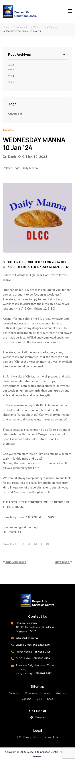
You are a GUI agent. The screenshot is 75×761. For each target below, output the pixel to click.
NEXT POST (62, 562)
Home (6, 27)
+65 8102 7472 (43, 673)
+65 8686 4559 (41, 658)
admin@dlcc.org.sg (27, 638)
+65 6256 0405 (42, 652)
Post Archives (19, 55)
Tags (12, 104)
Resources (19, 27)
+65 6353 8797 (41, 645)
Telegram (39, 717)
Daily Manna (50, 27)
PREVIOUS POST (15, 562)
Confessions (15, 114)
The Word (34, 27)
